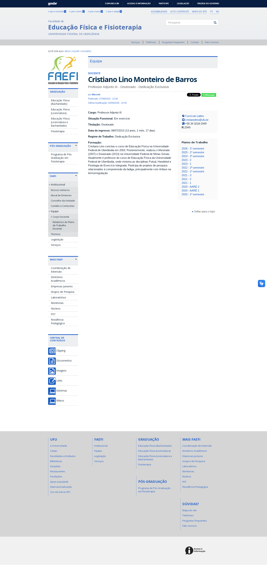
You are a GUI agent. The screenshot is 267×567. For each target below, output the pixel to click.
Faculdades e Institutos (63, 456)
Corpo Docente (61, 216)
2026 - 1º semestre (193, 148)
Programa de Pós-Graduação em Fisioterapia (61, 158)
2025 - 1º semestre (193, 152)
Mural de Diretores (61, 195)
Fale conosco (189, 525)
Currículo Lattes (194, 115)
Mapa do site (199, 11)
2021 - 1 (186, 182)
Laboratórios (58, 297)
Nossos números (60, 190)
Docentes (86, 51)
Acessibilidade (159, 11)
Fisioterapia (57, 131)
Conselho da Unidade (63, 200)
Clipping (60, 350)
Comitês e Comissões (62, 205)
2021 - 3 (186, 175)
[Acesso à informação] (196, 550)
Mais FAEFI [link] (56, 259)
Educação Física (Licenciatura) (60, 111)
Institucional (58, 184)
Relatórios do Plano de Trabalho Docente (63, 225)
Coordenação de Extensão (60, 269)
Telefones (151, 42)
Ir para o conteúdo (57, 11)
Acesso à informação (139, 3)
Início (68, 51)
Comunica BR (112, 3)
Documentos (64, 360)
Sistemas (61, 390)
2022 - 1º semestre (193, 171)
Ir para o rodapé (113, 11)
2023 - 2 (186, 159)
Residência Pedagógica (58, 321)
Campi (53, 450)
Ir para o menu (76, 11)
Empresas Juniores (62, 286)
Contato (195, 42)
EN (217, 11)
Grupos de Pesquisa (62, 292)
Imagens (61, 370)
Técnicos (55, 234)
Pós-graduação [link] (60, 146)
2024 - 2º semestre (193, 156)
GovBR (51, 2)
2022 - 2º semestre (193, 167)
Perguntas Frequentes (173, 42)
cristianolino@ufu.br (197, 119)
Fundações (56, 476)
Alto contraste (179, 11)
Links (59, 380)
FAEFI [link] (53, 176)
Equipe (75, 51)
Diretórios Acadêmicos (58, 278)
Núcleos (55, 308)
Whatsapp (210, 95)
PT (211, 11)
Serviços (135, 42)
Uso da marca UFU (60, 492)
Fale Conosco (212, 42)
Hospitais (55, 466)
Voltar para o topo (204, 211)
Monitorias (57, 303)
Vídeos (60, 400)
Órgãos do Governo (208, 3)
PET (53, 314)
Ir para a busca (95, 11)
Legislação (183, 3)
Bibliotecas (56, 461)
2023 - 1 (186, 163)
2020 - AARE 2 (190, 186)
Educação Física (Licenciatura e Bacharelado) (60, 122)
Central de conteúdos (57, 339)
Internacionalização (61, 486)
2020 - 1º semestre (193, 194)
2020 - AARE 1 (190, 190)
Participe (164, 3)
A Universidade (58, 445)
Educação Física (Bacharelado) (60, 102)
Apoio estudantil (59, 481)
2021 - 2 (186, 179)
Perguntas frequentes (194, 520)
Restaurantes (57, 471)
